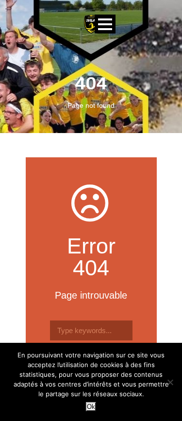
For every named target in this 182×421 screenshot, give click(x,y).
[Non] (170, 382)
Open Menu (105, 24)
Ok (91, 406)
